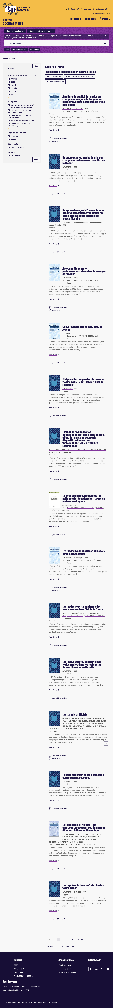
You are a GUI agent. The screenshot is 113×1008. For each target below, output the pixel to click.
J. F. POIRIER (86, 726)
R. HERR (74, 729)
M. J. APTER (79, 839)
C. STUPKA (66, 109)
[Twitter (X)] (102, 969)
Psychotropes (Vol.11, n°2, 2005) (80, 336)
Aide (7, 49)
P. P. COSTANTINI (63, 729)
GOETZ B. (66, 718)
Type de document (17, 132)
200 (72, 946)
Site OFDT (75, 9)
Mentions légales (40, 1003)
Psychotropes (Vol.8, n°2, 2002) (80, 111)
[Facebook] (90, 969)
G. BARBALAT (62, 842)
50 (62, 946)
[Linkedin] (96, 969)
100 (67, 946)
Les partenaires (64, 969)
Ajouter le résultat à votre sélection (80, 76)
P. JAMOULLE (101, 723)
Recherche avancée (19, 49)
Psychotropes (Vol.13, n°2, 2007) (67, 844)
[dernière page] (72, 939)
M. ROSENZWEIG (99, 721)
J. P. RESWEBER (74, 721)
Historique (86, 9)
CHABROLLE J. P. (93, 837)
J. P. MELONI (80, 723)
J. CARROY (90, 723)
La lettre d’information (67, 972)
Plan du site (52, 1003)
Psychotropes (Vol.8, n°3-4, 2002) (81, 560)
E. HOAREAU (94, 834)
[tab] (15, 31)
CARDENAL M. (68, 839)
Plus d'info (53, 130)
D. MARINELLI (68, 723)
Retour (13, 58)
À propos (104, 18)
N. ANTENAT (97, 726)
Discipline (12, 101)
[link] (49, 939)
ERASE (62, 450)
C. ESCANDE (87, 721)
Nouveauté (13, 144)
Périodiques (34, 49)
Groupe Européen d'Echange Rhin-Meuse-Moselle (82, 613)
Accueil (5, 58)
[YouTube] (108, 969)
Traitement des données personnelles (18, 1003)
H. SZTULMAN (91, 839)
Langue (11, 152)
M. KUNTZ (67, 726)
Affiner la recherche (57, 81)
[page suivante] (67, 939)
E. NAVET (76, 726)
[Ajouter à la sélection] (50, 138)
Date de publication (17, 75)
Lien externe (56, 141)
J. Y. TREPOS (77, 109)
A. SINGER (74, 842)
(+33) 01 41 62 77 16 (25, 976)
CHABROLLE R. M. (78, 837)
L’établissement (64, 965)
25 (58, 946)
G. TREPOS (78, 558)
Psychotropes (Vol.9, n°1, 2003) (79, 280)
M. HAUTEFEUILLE (69, 834)
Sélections (90, 18)
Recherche (75, 18)
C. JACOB (77, 892)
